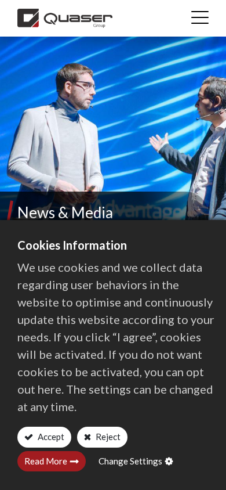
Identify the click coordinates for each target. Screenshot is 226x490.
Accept (50, 436)
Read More (45, 461)
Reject (107, 436)
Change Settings (130, 461)
